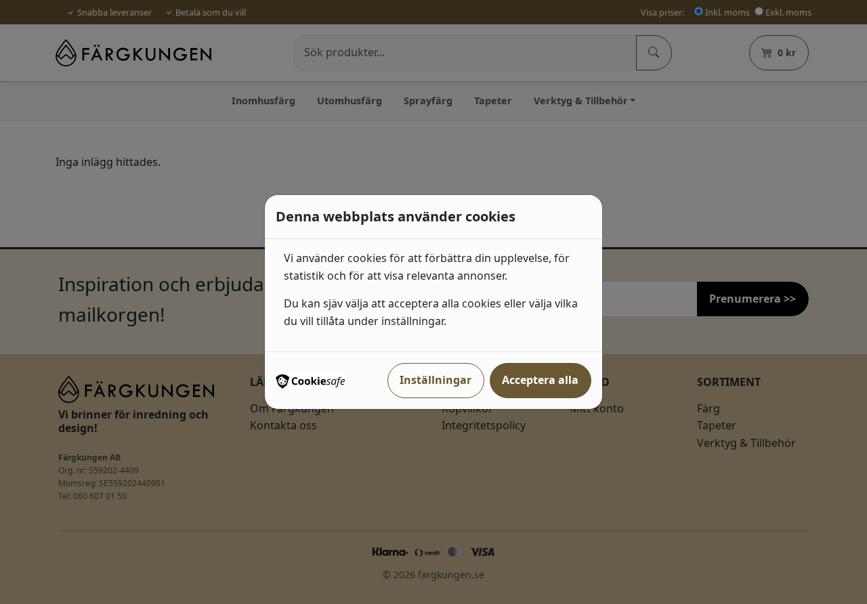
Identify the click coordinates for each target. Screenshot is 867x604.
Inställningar (435, 379)
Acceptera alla (540, 379)
